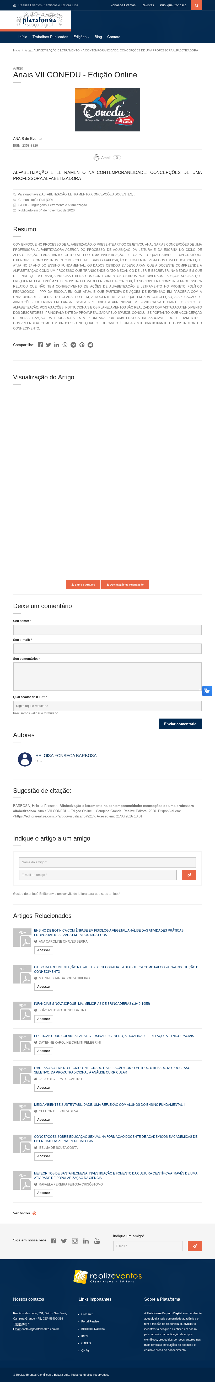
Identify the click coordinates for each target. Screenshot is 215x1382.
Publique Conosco (173, 5)
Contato (113, 37)
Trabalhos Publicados (50, 37)
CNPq (85, 1350)
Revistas (148, 5)
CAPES (86, 1343)
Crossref (87, 1314)
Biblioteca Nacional (93, 1328)
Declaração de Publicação (126, 584)
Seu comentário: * (26, 659)
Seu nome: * (22, 621)
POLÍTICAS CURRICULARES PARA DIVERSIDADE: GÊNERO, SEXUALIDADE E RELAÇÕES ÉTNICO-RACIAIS (114, 1036)
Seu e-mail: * (22, 640)
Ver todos (22, 1213)
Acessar (43, 950)
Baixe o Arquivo (84, 584)
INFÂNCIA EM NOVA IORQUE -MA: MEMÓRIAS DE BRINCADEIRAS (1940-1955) (92, 1004)
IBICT (85, 1336)
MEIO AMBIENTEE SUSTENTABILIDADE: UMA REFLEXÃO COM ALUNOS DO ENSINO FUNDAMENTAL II (109, 1105)
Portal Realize (90, 1321)
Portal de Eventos (123, 5)
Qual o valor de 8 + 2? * (30, 697)
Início (22, 37)
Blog (98, 37)
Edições (80, 37)
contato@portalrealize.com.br (40, 1329)
